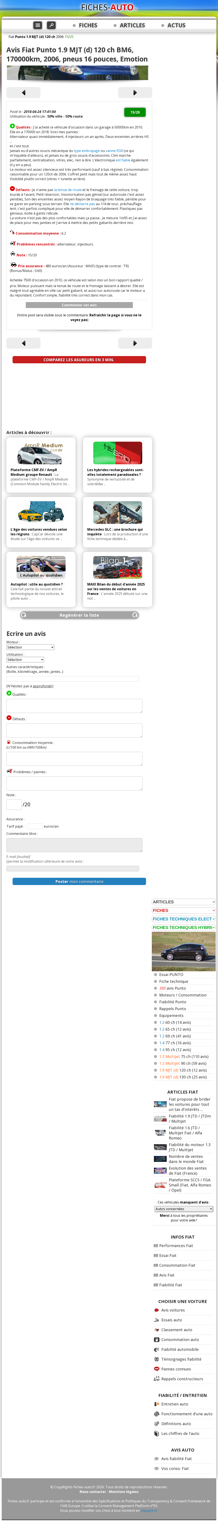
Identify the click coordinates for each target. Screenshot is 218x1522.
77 (175, 1042)
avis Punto (172, 988)
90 (182, 1063)
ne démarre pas (82, 204)
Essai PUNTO (171, 974)
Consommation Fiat (177, 1265)
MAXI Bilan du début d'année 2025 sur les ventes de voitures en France (116, 589)
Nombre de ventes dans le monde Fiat (186, 1159)
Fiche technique (173, 981)
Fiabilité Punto (172, 1001)
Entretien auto (174, 1404)
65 (175, 1029)
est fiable (123, 160)
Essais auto (171, 1319)
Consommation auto (180, 1339)
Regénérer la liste (79, 615)
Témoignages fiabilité (181, 1359)
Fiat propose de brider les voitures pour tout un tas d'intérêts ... (190, 1104)
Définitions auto (176, 1423)
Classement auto (176, 1329)
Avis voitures (173, 1310)
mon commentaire (79, 881)
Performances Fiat (176, 1245)
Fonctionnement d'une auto (186, 1413)
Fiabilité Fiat (170, 1284)
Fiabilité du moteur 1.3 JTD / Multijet (190, 1147)
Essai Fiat (167, 1255)
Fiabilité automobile (180, 1349)
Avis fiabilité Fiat (176, 1458)
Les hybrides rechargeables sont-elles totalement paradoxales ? (115, 472)
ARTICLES (132, 25)
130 (183, 1076)
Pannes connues (176, 1369)
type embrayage (87, 150)
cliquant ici (149, 1510)
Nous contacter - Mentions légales (109, 1491)
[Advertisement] (79, 397)
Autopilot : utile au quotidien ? (37, 584)
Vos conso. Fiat (175, 1468)
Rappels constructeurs (182, 1378)
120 (183, 1070)
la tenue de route (68, 189)
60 (175, 1022)
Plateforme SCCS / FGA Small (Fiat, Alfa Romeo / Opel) (190, 1185)
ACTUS (176, 25)
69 (175, 1036)
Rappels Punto (172, 1008)
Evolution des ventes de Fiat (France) (188, 1171)
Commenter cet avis (79, 305)
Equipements (171, 1015)
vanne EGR (114, 150)
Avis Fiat (167, 1275)
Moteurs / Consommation (183, 995)
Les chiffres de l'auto (180, 1433)
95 (175, 1049)
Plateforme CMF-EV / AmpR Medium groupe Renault (34, 472)
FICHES (88, 25)
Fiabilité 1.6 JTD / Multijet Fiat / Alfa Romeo (185, 1133)
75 (183, 1056)
